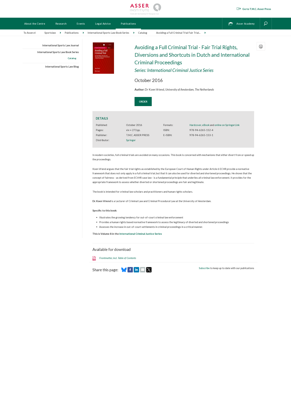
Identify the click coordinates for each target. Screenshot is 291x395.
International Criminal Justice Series (140, 233)
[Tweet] (149, 271)
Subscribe (204, 268)
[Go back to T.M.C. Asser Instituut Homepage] (145, 4)
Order (143, 101)
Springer (131, 140)
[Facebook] (130, 271)
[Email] (142, 271)
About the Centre (34, 23)
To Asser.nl (29, 32)
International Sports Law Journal (60, 45)
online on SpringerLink (227, 124)
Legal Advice (103, 23)
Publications (128, 23)
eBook (205, 124)
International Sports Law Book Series (108, 32)
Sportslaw (50, 32)
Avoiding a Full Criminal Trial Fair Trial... (178, 32)
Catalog (72, 58)
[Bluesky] (124, 271)
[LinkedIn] (136, 271)
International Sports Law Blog (62, 66)
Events (81, 23)
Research (61, 23)
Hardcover (195, 124)
